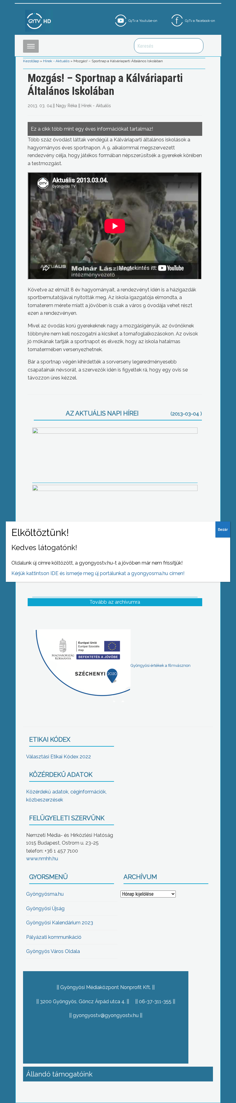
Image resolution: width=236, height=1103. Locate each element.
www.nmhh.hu (42, 859)
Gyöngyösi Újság (45, 908)
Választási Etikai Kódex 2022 (58, 757)
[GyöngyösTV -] (39, 20)
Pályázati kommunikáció (53, 937)
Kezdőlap (31, 61)
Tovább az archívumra (114, 602)
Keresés (195, 45)
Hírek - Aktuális (56, 61)
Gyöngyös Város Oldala (53, 951)
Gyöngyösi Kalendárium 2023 (59, 923)
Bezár (223, 529)
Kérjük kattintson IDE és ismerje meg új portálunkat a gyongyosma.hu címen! (97, 573)
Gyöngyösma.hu (45, 894)
